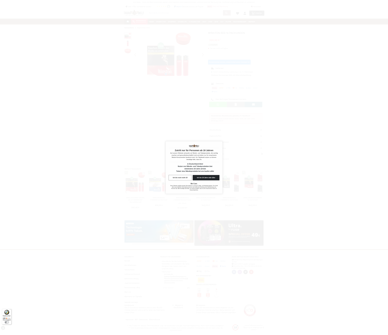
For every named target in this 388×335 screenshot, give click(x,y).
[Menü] (10, 310)
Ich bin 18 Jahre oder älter (206, 177)
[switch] (7, 322)
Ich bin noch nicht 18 (180, 177)
